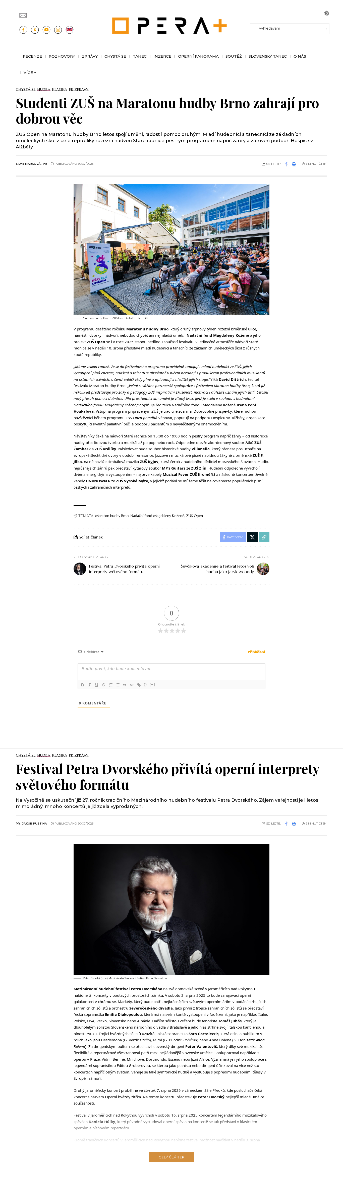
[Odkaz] (138, 685)
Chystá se (26, 89)
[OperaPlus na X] (35, 30)
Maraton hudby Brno (112, 515)
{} (145, 684)
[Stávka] (103, 685)
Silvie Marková (28, 163)
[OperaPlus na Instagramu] (58, 30)
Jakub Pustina (34, 823)
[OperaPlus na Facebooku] (23, 30)
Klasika (59, 89)
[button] (327, 13)
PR (45, 163)
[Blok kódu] (131, 685)
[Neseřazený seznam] (117, 685)
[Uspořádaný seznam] (110, 685)
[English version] (70, 30)
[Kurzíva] (89, 685)
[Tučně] (82, 685)
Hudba (43, 89)
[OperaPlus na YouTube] (46, 30)
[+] (152, 684)
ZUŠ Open (194, 515)
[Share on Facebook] (286, 164)
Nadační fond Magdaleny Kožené (157, 515)
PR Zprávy (79, 89)
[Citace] (124, 685)
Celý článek (171, 1157)
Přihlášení (256, 652)
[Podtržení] (96, 685)
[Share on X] (252, 537)
